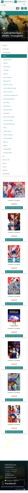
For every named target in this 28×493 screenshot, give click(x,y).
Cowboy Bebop (7, 138)
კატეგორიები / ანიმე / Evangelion (12, 34)
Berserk (5, 142)
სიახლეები (8, 471)
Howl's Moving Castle (9, 88)
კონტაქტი (14, 471)
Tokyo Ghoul (6, 106)
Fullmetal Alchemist (9, 124)
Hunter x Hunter (8, 91)
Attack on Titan (7, 84)
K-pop (4, 167)
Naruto (5, 63)
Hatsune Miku (7, 149)
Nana (5, 127)
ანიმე (4, 56)
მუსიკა (5, 45)
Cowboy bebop (7, 109)
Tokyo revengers (8, 134)
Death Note (6, 66)
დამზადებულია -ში (21, 489)
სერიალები (6, 52)
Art (3, 156)
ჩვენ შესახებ (13, 469)
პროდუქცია (8, 473)
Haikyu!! (5, 74)
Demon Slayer (7, 77)
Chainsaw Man (7, 152)
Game (4, 163)
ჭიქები (5, 170)
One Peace (6, 102)
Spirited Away (7, 59)
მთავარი (7, 469)
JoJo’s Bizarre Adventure (10, 95)
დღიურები (6, 174)
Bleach (5, 145)
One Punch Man (8, 120)
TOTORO (6, 70)
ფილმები (6, 49)
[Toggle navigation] (25, 13)
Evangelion (6, 113)
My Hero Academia (8, 99)
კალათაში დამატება (14, 208)
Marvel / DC (6, 160)
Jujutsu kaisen (7, 131)
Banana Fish (7, 81)
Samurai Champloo (9, 117)
